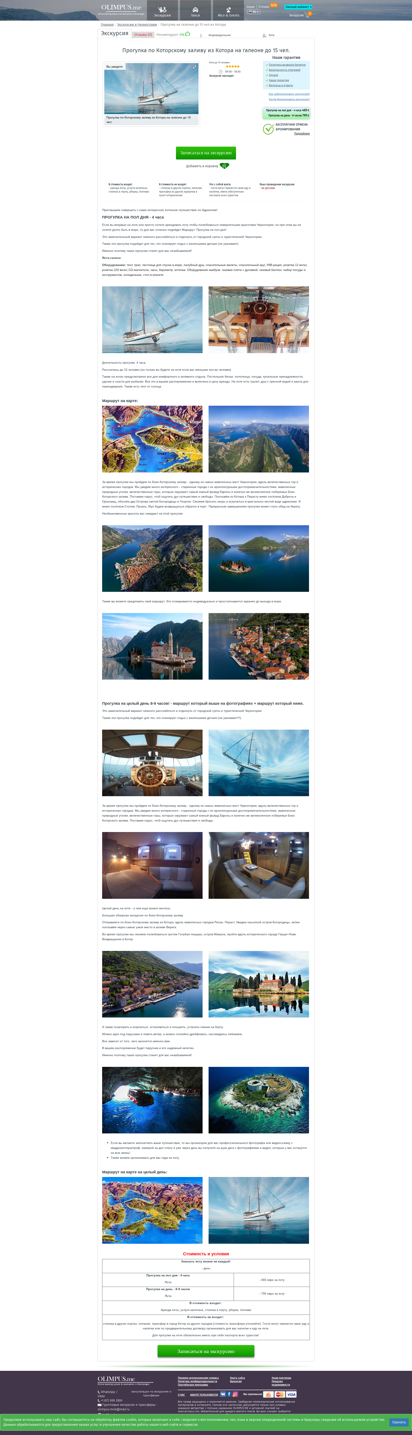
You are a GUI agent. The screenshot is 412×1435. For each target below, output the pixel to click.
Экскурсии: (300, 14)
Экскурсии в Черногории (137, 25)
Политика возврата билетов (287, 64)
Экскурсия (115, 33)
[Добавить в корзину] (224, 166)
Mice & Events (228, 15)
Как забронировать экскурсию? (289, 94)
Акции (250, 7)
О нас (181, 1394)
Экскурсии (162, 15)
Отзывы (267, 7)
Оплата (273, 75)
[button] (194, 67)
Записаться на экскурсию (206, 152)
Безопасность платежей (284, 69)
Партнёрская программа (193, 1384)
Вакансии (236, 1381)
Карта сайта (237, 1377)
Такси (195, 15)
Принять (399, 1422)
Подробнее (302, 133)
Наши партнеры (281, 1377)
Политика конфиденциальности (197, 1381)
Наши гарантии (279, 80)
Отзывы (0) (143, 35)
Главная (107, 25)
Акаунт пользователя (204, 1394)
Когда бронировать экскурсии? (289, 99)
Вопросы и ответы (281, 85)
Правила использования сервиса (198, 1377)
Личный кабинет (297, 7)
